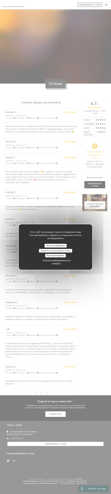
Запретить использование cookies (55, 250)
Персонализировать (55, 255)
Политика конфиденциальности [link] (56, 260)
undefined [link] (56, 263)
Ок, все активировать (55, 245)
